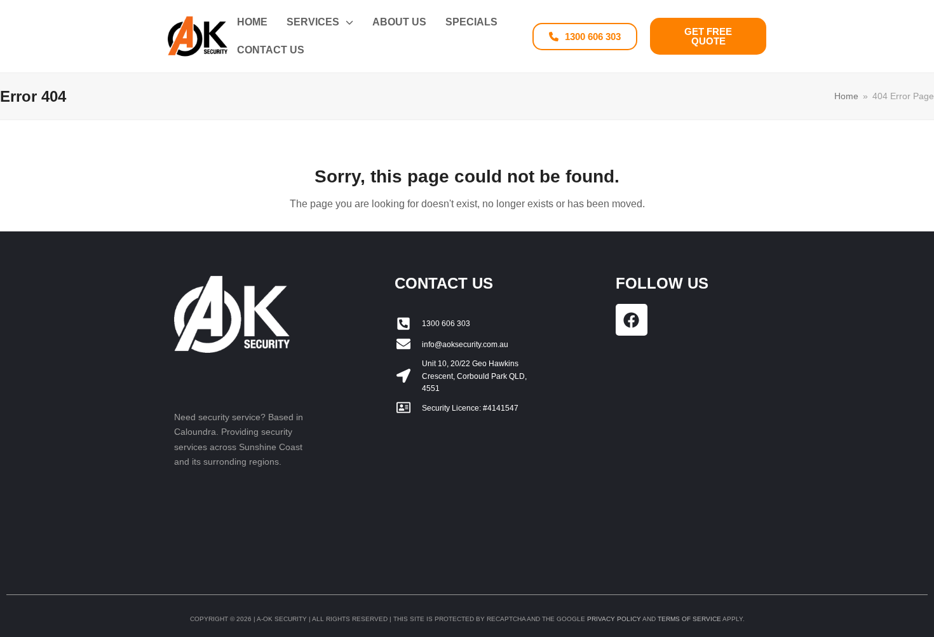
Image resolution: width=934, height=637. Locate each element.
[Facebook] (631, 320)
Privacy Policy (614, 618)
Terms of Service (689, 618)
